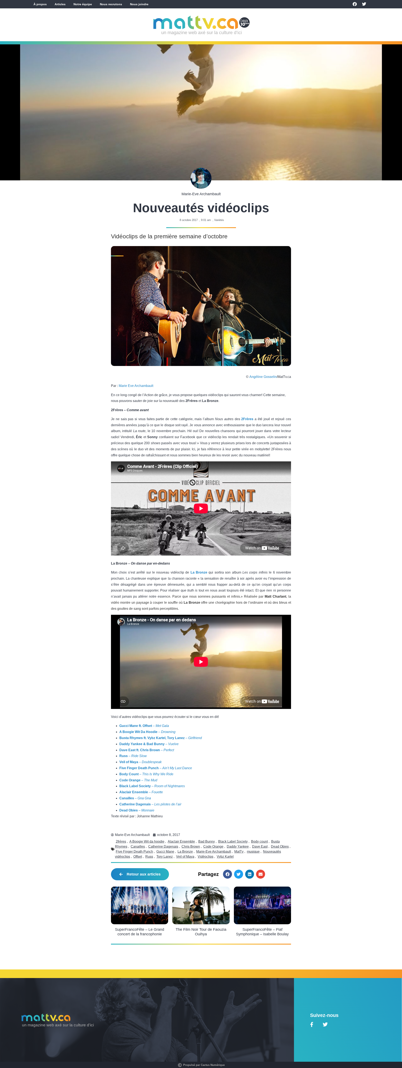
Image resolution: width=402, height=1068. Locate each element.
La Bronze (199, 572)
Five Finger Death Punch (134, 851)
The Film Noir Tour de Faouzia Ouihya (201, 931)
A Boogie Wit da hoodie (146, 841)
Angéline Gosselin (263, 377)
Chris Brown (191, 846)
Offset (137, 856)
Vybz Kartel (225, 856)
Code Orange (213, 846)
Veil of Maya (185, 856)
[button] (227, 874)
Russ (149, 856)
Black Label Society (233, 841)
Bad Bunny (206, 841)
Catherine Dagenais (163, 846)
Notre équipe (82, 4)
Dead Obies (280, 846)
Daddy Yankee (238, 846)
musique (253, 851)
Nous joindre (139, 4)
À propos (40, 4)
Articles (60, 4)
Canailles (138, 846)
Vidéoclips (205, 856)
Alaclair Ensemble (181, 841)
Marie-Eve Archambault (213, 851)
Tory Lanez (164, 856)
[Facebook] (354, 4)
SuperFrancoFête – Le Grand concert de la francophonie (139, 931)
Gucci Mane (165, 851)
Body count (259, 841)
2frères (121, 841)
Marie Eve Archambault (136, 386)
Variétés (219, 220)
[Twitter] (364, 4)
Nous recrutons (111, 4)
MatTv (239, 851)
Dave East (260, 846)
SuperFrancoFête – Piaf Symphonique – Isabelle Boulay (262, 931)
